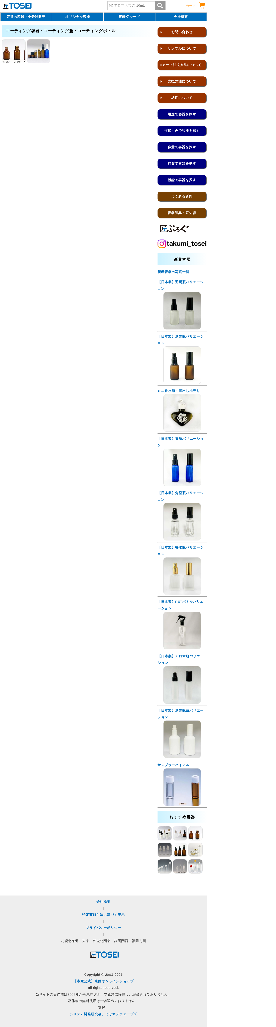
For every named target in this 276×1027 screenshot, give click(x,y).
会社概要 (181, 17)
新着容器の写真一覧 (173, 272)
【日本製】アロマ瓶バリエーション (181, 659)
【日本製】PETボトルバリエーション (181, 605)
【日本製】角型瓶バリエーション (181, 496)
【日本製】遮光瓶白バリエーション (181, 714)
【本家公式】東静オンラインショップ (103, 981)
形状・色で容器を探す (182, 130)
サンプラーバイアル (173, 765)
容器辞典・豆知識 (182, 213)
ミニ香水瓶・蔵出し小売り (179, 391)
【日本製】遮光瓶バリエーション (181, 340)
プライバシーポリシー (103, 928)
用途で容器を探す (182, 114)
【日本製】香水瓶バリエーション (181, 551)
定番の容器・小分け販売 (26, 17)
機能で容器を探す (182, 180)
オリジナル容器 (77, 17)
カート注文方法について (181, 65)
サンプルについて (182, 48)
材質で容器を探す (182, 163)
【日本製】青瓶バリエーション (181, 442)
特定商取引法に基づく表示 (103, 915)
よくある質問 (181, 196)
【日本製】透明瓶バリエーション (181, 285)
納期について (181, 98)
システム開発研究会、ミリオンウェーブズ (103, 1014)
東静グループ (129, 17)
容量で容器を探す (182, 147)
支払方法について (182, 81)
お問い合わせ (181, 32)
